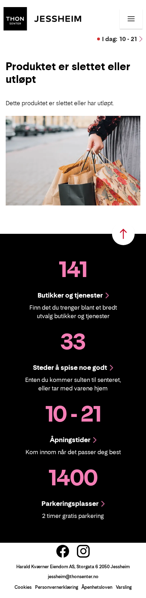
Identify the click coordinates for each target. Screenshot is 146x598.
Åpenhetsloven (97, 587)
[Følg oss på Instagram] (83, 551)
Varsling (123, 587)
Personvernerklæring (56, 587)
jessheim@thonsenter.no (73, 576)
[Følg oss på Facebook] (62, 551)
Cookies (23, 587)
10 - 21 (119, 39)
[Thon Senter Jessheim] (42, 18)
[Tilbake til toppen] (123, 233)
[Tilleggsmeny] (131, 19)
